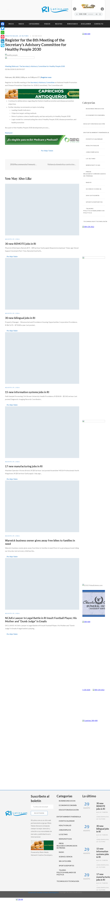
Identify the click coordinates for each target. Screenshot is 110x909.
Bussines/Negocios (95, 108)
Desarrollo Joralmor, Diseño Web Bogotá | (43, 892)
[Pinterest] (2, 37)
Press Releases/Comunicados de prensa (94, 174)
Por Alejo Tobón (47, 151)
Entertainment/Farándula (94, 132)
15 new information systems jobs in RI (27, 392)
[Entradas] (42, 164)
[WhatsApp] (2, 32)
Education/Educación (94, 124)
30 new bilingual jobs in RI (20, 317)
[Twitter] (14, 10)
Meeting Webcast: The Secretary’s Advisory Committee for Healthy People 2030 (35, 66)
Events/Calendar (94, 139)
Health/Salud (11, 36)
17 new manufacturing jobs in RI (24, 466)
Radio (89, 182)
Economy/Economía (95, 115)
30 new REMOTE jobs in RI (20, 243)
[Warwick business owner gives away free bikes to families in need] (42, 506)
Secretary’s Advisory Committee (42, 82)
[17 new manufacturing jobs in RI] (42, 432)
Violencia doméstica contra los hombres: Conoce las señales (61, 164)
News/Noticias (93, 165)
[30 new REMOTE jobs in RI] (42, 209)
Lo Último (24, 36)
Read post (8, 133)
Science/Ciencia (93, 189)
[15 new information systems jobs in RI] (42, 358)
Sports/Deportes (94, 202)
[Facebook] (10, 10)
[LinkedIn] (2, 41)
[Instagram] (17, 10)
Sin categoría (92, 195)
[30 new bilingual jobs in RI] (42, 284)
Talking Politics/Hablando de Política (94, 211)
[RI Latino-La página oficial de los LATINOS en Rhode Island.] (55, 10)
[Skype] (2, 45)
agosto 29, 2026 (12, 239)
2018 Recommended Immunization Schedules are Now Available (23, 164)
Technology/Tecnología (94, 221)
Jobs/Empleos (92, 152)
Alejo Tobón (102, 812)
